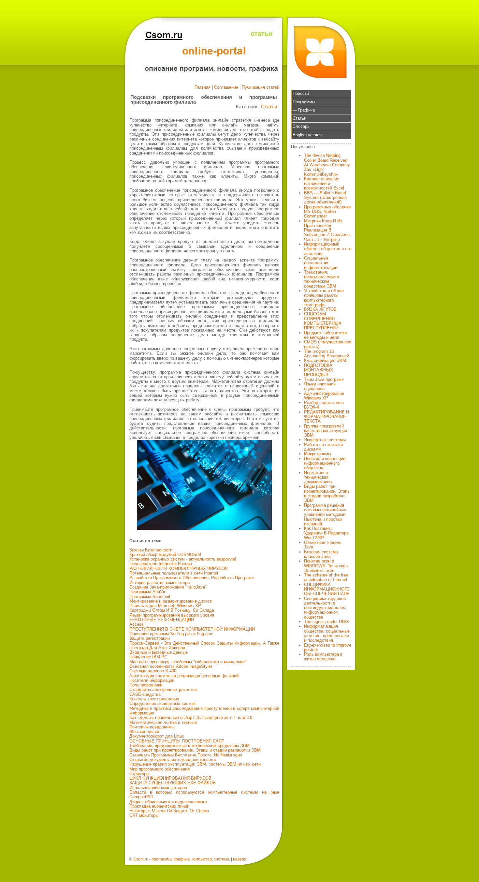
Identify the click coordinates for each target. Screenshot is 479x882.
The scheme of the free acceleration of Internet (326, 577)
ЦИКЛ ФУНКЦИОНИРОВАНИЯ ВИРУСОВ (170, 778)
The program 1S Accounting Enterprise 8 (326, 353)
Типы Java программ (324, 379)
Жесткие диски (144, 731)
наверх (239, 859)
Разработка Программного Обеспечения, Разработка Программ (191, 577)
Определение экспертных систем (162, 703)
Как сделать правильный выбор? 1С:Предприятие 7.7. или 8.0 (190, 717)
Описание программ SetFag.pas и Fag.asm (171, 633)
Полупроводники (145, 684)
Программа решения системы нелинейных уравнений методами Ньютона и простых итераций (325, 514)
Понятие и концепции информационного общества (324, 463)
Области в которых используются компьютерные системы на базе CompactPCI (204, 794)
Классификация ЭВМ (325, 360)
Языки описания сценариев (320, 386)
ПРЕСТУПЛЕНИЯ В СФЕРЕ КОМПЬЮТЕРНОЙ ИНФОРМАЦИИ (192, 629)
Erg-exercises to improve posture (327, 647)
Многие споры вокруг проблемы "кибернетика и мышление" (187, 661)
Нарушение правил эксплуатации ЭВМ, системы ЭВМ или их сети (195, 764)
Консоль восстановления (154, 698)
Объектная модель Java (322, 544)
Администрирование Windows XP (324, 395)
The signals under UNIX (326, 621)
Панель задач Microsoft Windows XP (165, 605)
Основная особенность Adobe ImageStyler (170, 666)
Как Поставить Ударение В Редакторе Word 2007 (326, 533)
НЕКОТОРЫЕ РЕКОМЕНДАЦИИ (161, 619)
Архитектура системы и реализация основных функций (184, 675)
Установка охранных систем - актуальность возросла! (182, 559)
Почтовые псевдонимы (151, 727)
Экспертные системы (325, 439)
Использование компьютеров (158, 787)
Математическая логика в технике (163, 722)
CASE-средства (145, 694)
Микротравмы (317, 453)
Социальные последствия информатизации (320, 263)
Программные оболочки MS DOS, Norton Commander (327, 211)
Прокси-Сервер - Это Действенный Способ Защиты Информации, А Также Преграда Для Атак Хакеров (204, 645)
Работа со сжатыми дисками (323, 447)
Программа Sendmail (149, 596)
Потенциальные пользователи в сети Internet (173, 573)
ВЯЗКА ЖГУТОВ (320, 309)
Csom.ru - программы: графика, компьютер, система (181, 859)
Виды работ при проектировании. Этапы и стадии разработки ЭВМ (195, 750)
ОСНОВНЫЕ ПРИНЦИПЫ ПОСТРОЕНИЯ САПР (177, 741)
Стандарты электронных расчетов (163, 689)
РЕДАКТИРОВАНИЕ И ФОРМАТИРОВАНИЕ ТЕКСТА (326, 417)
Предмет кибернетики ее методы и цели (325, 335)
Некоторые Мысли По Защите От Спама (169, 810)
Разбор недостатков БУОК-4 (324, 405)
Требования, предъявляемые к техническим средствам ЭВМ (189, 745)
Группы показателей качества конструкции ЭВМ (325, 431)
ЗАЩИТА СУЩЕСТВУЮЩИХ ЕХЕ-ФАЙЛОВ (172, 782)
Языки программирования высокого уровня (171, 615)
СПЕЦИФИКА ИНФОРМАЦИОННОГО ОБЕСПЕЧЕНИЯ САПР (327, 589)
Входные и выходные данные (158, 652)
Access (136, 624)
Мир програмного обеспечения (159, 769)
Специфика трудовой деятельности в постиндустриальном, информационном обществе (325, 608)
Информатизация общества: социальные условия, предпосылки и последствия (327, 633)
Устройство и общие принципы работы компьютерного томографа (324, 297)
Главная (202, 87)
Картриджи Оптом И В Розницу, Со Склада (171, 610)
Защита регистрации (149, 638)
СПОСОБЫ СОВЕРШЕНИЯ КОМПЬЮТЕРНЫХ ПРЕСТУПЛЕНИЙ (322, 320)
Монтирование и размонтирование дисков (170, 601)
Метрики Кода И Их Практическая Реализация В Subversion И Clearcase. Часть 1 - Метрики (327, 230)
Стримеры (139, 773)
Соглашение (226, 87)
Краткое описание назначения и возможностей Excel (324, 183)
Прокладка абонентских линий (159, 806)
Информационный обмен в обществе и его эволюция (327, 249)
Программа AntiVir (147, 591)
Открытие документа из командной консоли (172, 759)
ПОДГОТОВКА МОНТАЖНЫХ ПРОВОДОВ (318, 370)
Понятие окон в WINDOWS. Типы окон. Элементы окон (326, 566)
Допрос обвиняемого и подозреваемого (168, 801)
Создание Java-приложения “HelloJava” (167, 587)
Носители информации (151, 680)
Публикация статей (260, 87)
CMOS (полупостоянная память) (327, 344)
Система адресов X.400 (152, 670)
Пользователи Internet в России (160, 563)
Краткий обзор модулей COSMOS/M (165, 554)
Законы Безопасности (150, 549)
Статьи (269, 106)
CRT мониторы (143, 815)
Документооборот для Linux (156, 736)
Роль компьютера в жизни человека (323, 656)
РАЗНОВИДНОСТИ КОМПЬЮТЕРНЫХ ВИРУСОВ (178, 568)
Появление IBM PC (148, 656)
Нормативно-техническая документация (318, 477)
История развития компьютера (159, 582)
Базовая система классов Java (321, 554)
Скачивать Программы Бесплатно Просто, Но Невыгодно (185, 755)
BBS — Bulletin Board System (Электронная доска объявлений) (325, 197)
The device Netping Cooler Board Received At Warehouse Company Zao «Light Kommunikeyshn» (327, 164)
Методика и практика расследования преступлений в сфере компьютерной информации (204, 710)
